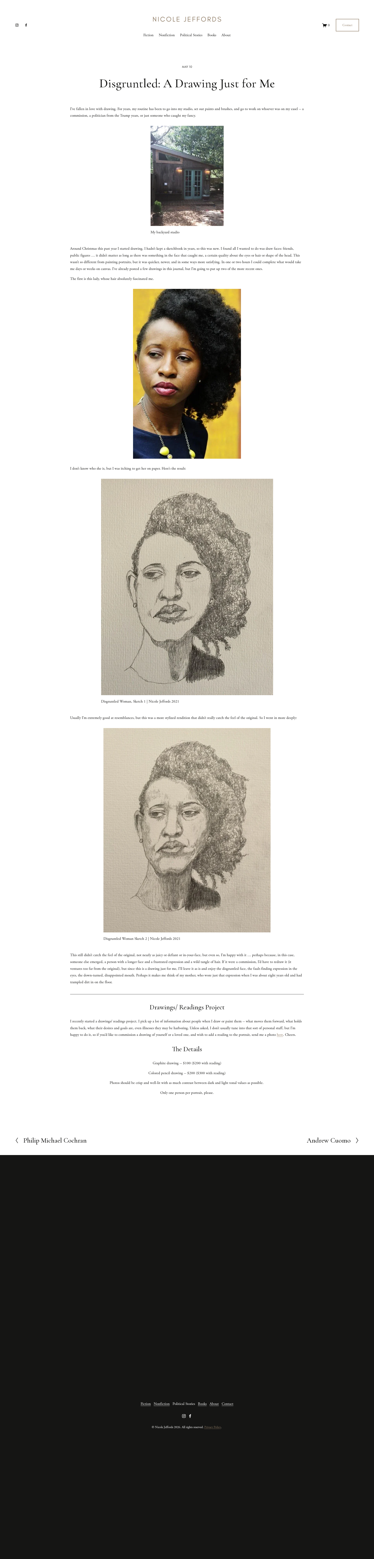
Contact (347, 25)
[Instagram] (17, 25)
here (280, 1034)
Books (211, 35)
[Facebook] (26, 25)
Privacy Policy (212, 1427)
